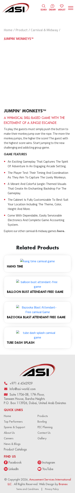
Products (43, 416)
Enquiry (52, 9)
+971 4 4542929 (21, 383)
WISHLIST (61, 8)
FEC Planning (45, 427)
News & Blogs (12, 444)
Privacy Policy (52, 489)
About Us (9, 433)
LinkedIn (14, 469)
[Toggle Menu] (71, 8)
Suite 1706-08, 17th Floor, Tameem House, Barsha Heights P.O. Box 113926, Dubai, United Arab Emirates (35, 399)
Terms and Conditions (27, 489)
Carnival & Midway (44, 30)
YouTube (47, 469)
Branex (63, 484)
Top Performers (13, 421)
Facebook (15, 462)
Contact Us (44, 433)
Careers (8, 438)
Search (44, 9)
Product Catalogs (15, 449)
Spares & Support (14, 427)
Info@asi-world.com (23, 389)
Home (8, 30)
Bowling (42, 421)
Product (22, 30)
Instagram (48, 462)
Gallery (42, 438)
